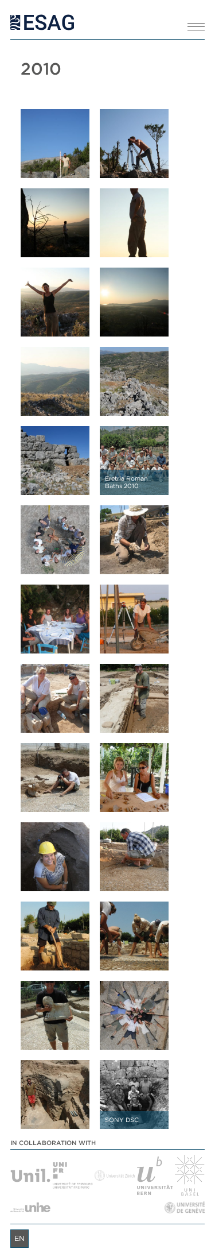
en (19, 1238)
